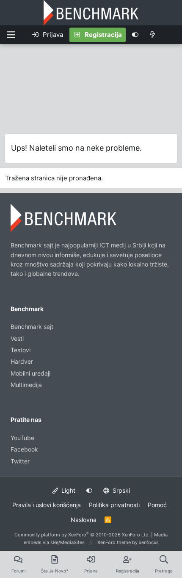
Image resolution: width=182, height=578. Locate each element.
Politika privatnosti (114, 504)
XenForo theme (114, 542)
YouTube (22, 437)
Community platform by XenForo (82, 535)
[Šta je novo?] (152, 34)
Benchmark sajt (32, 326)
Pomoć (157, 504)
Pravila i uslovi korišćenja (46, 504)
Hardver (22, 361)
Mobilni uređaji (30, 373)
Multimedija (26, 384)
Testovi (20, 350)
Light (67, 490)
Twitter (20, 461)
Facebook (24, 449)
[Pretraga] (171, 34)
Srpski (120, 490)
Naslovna (84, 519)
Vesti (17, 338)
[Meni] (11, 35)
